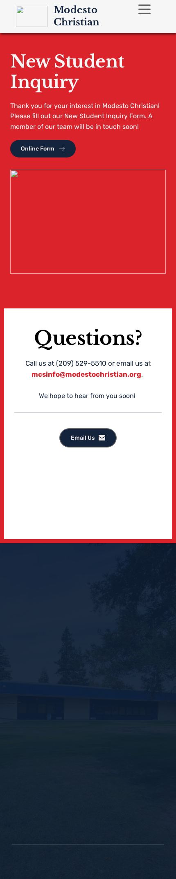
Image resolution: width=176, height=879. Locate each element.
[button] (144, 9)
